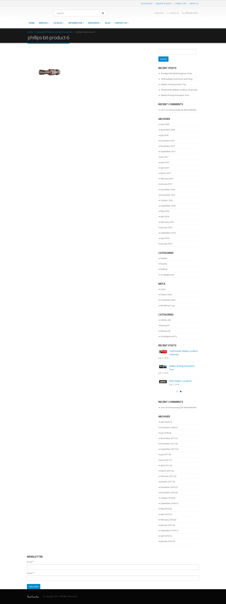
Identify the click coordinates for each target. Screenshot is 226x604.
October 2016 (166, 200)
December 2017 (167, 140)
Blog (107, 23)
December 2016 (167, 189)
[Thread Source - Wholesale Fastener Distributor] (33, 593)
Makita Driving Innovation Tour (175, 95)
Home (32, 23)
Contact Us (174, 13)
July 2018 (164, 135)
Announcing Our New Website (182, 109)
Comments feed (167, 300)
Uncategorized (167, 274)
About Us (194, 3)
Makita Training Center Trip (173, 84)
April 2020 (164, 124)
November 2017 (167, 146)
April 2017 (164, 167)
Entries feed (166, 294)
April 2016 (164, 216)
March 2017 (165, 173)
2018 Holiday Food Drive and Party (177, 79)
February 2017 (167, 178)
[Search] (103, 13)
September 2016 (168, 205)
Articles (163, 258)
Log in (163, 289)
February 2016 (167, 222)
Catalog (58, 23)
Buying (163, 263)
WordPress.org (167, 305)
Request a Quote (164, 3)
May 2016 (164, 211)
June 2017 (164, 162)
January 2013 (166, 243)
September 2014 (168, 232)
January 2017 (166, 184)
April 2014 (164, 238)
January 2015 (166, 227)
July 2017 (164, 156)
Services (43, 23)
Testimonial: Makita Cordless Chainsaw (179, 89)
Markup (164, 269)
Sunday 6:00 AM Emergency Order (176, 73)
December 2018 (167, 129)
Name (30, 569)
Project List (180, 3)
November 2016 (167, 195)
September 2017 (168, 151)
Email (30, 558)
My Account (146, 3)
